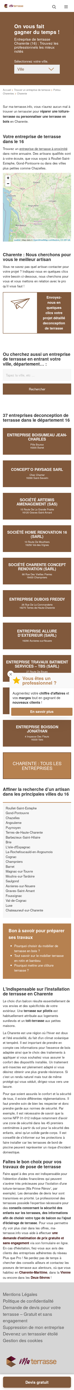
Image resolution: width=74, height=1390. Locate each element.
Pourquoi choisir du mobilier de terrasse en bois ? (36, 948)
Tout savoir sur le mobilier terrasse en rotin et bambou (39, 958)
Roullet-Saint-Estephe (21, 808)
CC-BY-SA (65, 239)
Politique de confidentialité (28, 1301)
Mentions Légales (20, 1294)
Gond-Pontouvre (17, 812)
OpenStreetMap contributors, (47, 239)
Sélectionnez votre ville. (31, 61)
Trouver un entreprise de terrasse (32, 90)
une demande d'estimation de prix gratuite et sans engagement (33, 1237)
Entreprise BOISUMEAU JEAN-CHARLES (37, 437)
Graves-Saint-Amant (20, 890)
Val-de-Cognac (16, 900)
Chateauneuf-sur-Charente (24, 910)
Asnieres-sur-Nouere (20, 885)
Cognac (11, 856)
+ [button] (8, 178)
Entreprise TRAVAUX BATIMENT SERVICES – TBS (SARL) (37, 664)
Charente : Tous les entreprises (37, 765)
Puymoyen (13, 827)
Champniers (14, 861)
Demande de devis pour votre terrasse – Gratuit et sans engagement (32, 1314)
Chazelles (13, 817)
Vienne (65, 1272)
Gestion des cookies (23, 1340)
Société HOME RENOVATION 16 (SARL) (37, 534)
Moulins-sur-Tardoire (20, 876)
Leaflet (17, 239)
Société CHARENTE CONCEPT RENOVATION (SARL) (37, 566)
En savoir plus (42, 711)
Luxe (9, 905)
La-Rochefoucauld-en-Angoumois (29, 851)
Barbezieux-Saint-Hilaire (23, 837)
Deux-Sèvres (40, 1277)
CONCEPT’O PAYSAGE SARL (37, 469)
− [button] (8, 183)
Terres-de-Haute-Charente (24, 832)
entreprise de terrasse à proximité (43, 148)
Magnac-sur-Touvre (19, 871)
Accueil (7, 90)
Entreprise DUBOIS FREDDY (37, 599)
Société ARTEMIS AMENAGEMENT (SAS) (37, 502)
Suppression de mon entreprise (33, 1327)
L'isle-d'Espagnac (18, 846)
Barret (10, 866)
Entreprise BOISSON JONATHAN (37, 729)
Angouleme (13, 822)
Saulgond (12, 880)
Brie (8, 842)
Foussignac (14, 895)
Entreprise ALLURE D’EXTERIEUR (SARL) (37, 633)
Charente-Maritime (33, 1272)
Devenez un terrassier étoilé (30, 1333)
